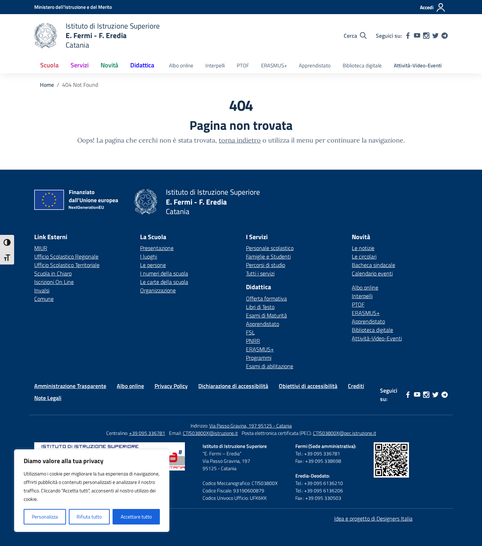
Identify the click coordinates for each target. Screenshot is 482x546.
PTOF (243, 65)
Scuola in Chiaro (53, 273)
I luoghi (148, 256)
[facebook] (408, 35)
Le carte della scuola (164, 282)
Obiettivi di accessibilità (308, 386)
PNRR (253, 340)
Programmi (258, 357)
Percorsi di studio (265, 265)
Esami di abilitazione (269, 366)
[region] (91, 490)
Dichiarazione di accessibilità (233, 386)
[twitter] (435, 35)
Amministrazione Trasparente (70, 386)
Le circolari (364, 256)
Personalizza (45, 516)
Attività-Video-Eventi (418, 65)
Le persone (153, 265)
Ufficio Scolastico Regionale (66, 256)
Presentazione (157, 248)
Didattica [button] (142, 65)
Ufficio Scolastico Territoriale (67, 265)
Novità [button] (109, 65)
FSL (250, 332)
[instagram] (426, 35)
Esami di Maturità (266, 315)
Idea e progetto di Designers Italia (373, 518)
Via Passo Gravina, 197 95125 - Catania (250, 425)
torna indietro (240, 140)
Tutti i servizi (260, 273)
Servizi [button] (80, 65)
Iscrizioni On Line (54, 282)
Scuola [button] (49, 65)
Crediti (356, 386)
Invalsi (41, 290)
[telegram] (444, 35)
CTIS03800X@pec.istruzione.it (344, 433)
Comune (44, 299)
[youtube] (417, 35)
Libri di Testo (260, 307)
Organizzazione (158, 290)
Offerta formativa (266, 298)
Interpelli (215, 65)
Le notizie (363, 248)
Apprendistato (315, 65)
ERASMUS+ (274, 65)
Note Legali (47, 398)
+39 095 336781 (147, 433)
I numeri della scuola (164, 273)
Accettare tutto (136, 516)
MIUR (40, 248)
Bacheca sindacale (373, 265)
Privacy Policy (171, 386)
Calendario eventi (372, 273)
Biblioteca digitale (362, 65)
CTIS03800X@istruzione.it (210, 433)
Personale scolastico (270, 248)
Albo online (181, 65)
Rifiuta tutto (89, 516)
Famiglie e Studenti (268, 256)
